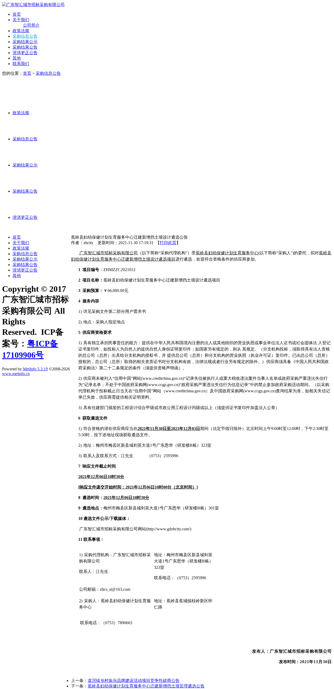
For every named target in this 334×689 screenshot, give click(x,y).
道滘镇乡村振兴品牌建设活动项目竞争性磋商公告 (134, 680)
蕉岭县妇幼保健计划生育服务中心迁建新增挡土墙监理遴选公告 (146, 686)
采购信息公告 (25, 36)
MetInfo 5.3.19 (35, 369)
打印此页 (168, 242)
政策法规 (21, 30)
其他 (17, 58)
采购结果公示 (25, 41)
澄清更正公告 (25, 52)
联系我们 (21, 63)
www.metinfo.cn (16, 373)
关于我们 (21, 20)
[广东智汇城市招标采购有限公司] (33, 4)
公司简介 (31, 25)
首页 (17, 14)
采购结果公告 (25, 47)
